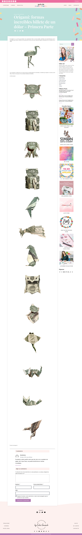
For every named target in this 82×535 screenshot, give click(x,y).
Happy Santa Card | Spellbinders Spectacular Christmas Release (66, 101)
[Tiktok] (13, 1)
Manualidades (21, 14)
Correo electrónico (38, 484)
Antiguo (15, 14)
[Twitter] (9, 1)
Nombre (17, 484)
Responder (18, 465)
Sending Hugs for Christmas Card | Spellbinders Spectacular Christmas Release (66, 91)
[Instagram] (5, 1)
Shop (65, 5)
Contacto (76, 5)
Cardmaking (61, 77)
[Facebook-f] (3, 1)
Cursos (13, 5)
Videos (60, 86)
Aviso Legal (6, 528)
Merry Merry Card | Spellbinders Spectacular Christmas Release (66, 96)
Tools (60, 84)
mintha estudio (48, 534)
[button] (15, 31)
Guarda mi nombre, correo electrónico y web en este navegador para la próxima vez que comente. (32, 497)
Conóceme (6, 5)
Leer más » (60, 93)
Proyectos (20, 5)
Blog (70, 5)
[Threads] (15, 1)
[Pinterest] (11, 1)
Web (16, 490)
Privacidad (6, 523)
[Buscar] (72, 44)
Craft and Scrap (62, 80)
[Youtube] (7, 1)
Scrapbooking (62, 83)
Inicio (76, 523)
